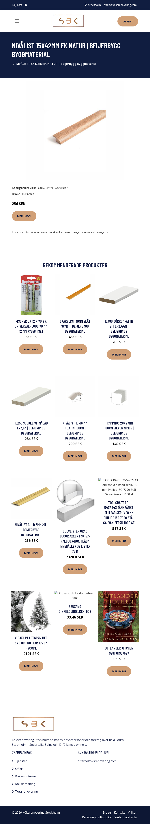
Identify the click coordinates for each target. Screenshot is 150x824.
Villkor (132, 812)
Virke (33, 188)
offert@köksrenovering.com (120, 5)
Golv (41, 188)
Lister (49, 188)
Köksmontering (26, 776)
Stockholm (94, 5)
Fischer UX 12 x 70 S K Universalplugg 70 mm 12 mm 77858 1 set (31, 326)
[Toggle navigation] (17, 21)
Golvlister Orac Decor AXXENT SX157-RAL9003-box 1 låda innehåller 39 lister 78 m (75, 541)
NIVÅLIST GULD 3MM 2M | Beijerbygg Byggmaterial (31, 529)
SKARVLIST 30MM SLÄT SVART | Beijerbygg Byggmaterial (75, 326)
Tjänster (21, 761)
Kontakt (119, 812)
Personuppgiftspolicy (97, 817)
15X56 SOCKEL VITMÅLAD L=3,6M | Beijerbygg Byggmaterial (31, 428)
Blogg (107, 812)
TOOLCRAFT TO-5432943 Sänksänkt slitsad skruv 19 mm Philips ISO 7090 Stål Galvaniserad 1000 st (119, 512)
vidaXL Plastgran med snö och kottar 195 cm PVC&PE (31, 642)
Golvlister (61, 188)
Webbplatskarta (126, 817)
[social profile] (26, 4)
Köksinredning (25, 784)
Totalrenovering (26, 792)
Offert (128, 21)
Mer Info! (24, 216)
